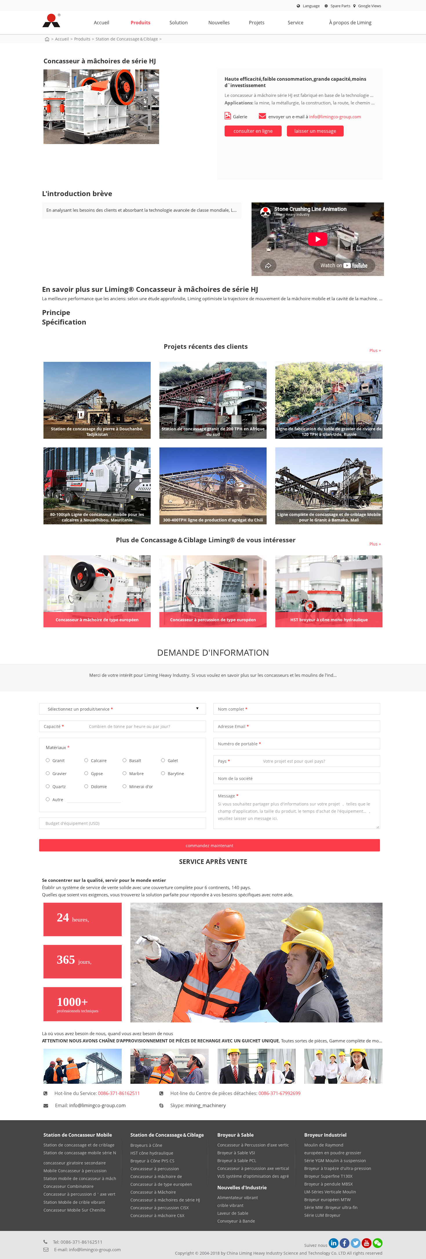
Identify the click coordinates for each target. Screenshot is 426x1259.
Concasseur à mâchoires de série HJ (165, 1200)
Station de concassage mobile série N (79, 1152)
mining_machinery (205, 1105)
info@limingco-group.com (97, 1105)
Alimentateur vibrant (237, 1197)
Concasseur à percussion (154, 1168)
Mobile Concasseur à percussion (75, 1170)
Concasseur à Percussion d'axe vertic (253, 1145)
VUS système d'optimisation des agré (253, 1176)
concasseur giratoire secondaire (74, 1163)
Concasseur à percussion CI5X (159, 1207)
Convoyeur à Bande (236, 1221)
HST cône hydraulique (151, 1153)
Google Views (369, 5)
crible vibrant (230, 1205)
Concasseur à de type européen (161, 1184)
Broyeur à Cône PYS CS (152, 1161)
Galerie (240, 116)
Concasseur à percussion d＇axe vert (79, 1194)
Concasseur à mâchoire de (156, 1176)
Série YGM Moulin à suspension (335, 1160)
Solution (179, 22)
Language (311, 5)
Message (226, 796)
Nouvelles (219, 22)
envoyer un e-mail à (314, 116)
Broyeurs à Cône (146, 1145)
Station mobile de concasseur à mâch (79, 1178)
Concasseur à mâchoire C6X (157, 1215)
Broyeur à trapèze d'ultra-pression (337, 1168)
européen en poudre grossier (332, 1152)
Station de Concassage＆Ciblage (127, 39)
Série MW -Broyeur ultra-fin (331, 1207)
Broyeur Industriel (325, 1135)
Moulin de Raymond (323, 1145)
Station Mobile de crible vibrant (74, 1202)
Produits (140, 22)
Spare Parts (340, 5)
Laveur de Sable (232, 1213)
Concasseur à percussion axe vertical (253, 1168)
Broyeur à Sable (235, 1135)
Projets (257, 22)
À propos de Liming (350, 22)
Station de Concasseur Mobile (77, 1135)
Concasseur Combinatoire (68, 1186)
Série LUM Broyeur (322, 1215)
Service (295, 22)
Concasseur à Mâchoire (153, 1192)
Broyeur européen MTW (327, 1199)
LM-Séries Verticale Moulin (330, 1192)
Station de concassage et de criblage (78, 1145)
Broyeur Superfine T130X (328, 1176)
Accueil (101, 22)
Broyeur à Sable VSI (236, 1152)
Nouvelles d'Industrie (242, 1187)
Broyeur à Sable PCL (236, 1160)
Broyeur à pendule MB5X (328, 1184)
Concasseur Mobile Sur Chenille (74, 1210)
